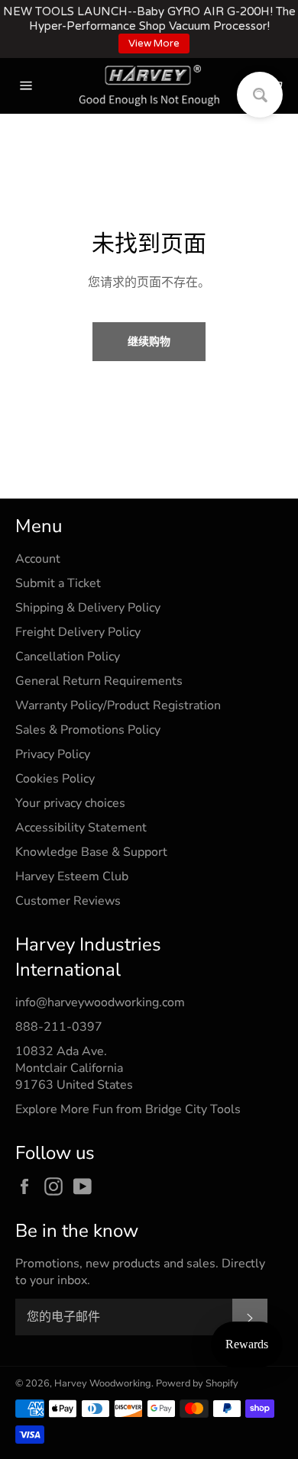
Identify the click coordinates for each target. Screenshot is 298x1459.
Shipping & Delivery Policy (87, 607)
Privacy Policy (52, 754)
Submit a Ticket (58, 583)
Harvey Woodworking (102, 1383)
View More (154, 43)
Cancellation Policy (67, 656)
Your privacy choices (70, 803)
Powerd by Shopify (197, 1383)
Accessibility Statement (81, 827)
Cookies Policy (55, 778)
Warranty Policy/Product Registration (118, 705)
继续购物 (149, 341)
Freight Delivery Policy (78, 632)
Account (37, 558)
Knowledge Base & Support (91, 852)
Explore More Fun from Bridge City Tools (128, 1109)
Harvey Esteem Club (71, 876)
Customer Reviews (68, 901)
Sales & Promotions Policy (87, 729)
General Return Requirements (99, 681)
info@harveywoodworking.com (100, 1002)
